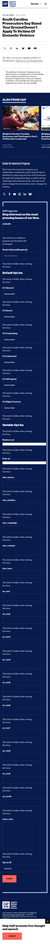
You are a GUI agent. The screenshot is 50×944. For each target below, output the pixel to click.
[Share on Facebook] (10, 48)
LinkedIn (6, 224)
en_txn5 (6, 682)
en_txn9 (6, 773)
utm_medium (8, 500)
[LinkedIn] (25, 194)
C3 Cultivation (9, 356)
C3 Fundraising (9, 333)
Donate (35, 3)
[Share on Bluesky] (23, 48)
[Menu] (46, 4)
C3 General (8, 288)
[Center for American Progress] (5, 4)
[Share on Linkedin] (17, 48)
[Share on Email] (29, 48)
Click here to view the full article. (29, 60)
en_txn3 (6, 637)
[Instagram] (20, 194)
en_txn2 (6, 614)
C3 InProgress (9, 379)
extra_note (7, 819)
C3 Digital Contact (11, 402)
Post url (6, 458)
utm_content (8, 545)
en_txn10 (6, 796)
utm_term (7, 568)
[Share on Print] (35, 48)
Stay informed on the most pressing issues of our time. (21, 214)
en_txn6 (6, 705)
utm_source (8, 477)
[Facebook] (9, 194)
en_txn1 (6, 591)
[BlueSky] (30, 194)
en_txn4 (6, 659)
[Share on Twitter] (4, 48)
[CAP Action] (10, 905)
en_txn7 (6, 728)
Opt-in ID (6, 862)
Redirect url (8, 440)
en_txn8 (6, 751)
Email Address (14, 249)
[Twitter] (4, 194)
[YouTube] (15, 194)
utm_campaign (9, 523)
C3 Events (7, 310)
